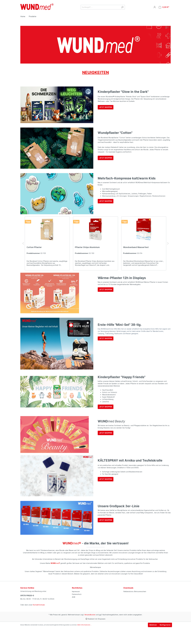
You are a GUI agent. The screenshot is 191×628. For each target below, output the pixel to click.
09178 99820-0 (27, 595)
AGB (73, 597)
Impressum (76, 591)
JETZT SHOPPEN (105, 107)
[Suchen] (122, 7)
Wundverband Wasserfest (136, 247)
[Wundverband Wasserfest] (143, 229)
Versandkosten (89, 615)
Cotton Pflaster (34, 247)
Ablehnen (153, 625)
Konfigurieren (165, 625)
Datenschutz (76, 594)
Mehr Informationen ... (84, 625)
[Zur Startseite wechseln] (36, 7)
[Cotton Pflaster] (47, 229)
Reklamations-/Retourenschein (134, 591)
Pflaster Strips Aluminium (87, 247)
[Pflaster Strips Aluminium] (95, 229)
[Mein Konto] (154, 7)
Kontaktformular (39, 605)
